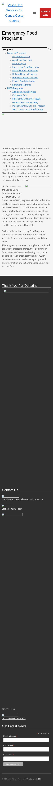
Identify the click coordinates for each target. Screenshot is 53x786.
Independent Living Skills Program (28, 105)
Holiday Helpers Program (24, 74)
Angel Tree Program (22, 60)
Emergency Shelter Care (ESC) (26, 98)
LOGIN (39, 779)
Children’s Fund (19, 95)
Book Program (19, 63)
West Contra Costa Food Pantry (27, 109)
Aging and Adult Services (24, 91)
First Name (8, 745)
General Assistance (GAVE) (25, 102)
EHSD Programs (15, 88)
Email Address (10, 736)
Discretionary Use (21, 56)
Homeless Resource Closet (25, 77)
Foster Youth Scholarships (25, 70)
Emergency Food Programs (25, 67)
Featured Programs (16, 53)
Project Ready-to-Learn (23, 81)
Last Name (8, 755)
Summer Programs (21, 84)
